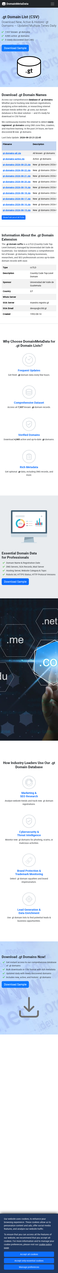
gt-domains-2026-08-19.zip (17, 187)
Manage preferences (29, 1267)
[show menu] (52, 4)
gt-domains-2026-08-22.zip (17, 170)
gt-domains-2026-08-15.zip (17, 210)
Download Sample (15, 48)
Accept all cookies (29, 1254)
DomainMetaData (17, 4)
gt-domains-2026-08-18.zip (17, 193)
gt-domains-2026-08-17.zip (17, 198)
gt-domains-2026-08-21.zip (17, 175)
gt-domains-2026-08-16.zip (17, 204)
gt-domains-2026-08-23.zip (17, 164)
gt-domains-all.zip (12, 153)
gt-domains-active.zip (13, 158)
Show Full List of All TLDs (13, 217)
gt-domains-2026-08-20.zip (17, 181)
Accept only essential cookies (29, 1260)
